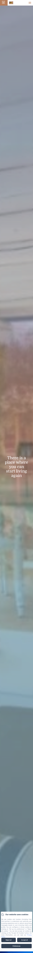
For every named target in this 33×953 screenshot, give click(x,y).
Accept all (24, 940)
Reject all (8, 940)
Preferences (16, 946)
